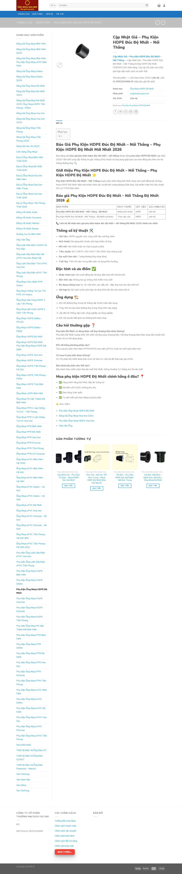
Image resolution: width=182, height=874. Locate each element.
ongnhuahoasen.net (139, 93)
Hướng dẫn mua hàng (65, 820)
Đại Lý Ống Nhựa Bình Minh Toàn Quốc (29, 159)
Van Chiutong (22, 774)
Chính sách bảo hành (64, 835)
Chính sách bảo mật (64, 845)
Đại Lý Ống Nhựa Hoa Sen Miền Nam (29, 177)
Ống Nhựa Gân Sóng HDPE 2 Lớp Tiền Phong (30, 301)
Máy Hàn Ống (23, 239)
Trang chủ (24, 22)
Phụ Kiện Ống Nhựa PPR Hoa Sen (31, 664)
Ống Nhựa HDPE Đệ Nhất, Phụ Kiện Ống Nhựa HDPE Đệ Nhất (31, 346)
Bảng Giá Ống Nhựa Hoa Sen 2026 (76, 415)
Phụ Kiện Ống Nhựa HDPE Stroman (29, 609)
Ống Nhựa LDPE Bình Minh (29, 393)
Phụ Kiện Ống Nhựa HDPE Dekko (29, 582)
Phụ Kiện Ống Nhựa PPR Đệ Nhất (30, 655)
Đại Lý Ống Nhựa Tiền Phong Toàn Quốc (30, 205)
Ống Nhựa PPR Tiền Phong (30, 448)
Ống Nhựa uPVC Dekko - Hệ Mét (30, 497)
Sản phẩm (43, 22)
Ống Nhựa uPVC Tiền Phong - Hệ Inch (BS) (31, 536)
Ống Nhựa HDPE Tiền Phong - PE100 (31, 367)
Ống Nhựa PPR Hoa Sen (28, 437)
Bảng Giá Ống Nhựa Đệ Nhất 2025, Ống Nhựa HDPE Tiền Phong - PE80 (30, 104)
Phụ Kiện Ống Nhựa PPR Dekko (28, 646)
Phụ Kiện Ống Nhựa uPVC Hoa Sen (31, 719)
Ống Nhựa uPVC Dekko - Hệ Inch (30, 488)
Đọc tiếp (68, 485)
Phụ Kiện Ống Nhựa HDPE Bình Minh (29, 572)
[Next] (165, 470)
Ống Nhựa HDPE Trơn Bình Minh (29, 386)
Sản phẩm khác (23, 744)
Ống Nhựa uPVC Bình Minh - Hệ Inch (30, 470)
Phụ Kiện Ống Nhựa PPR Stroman (28, 673)
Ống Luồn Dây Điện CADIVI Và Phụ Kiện (31, 247)
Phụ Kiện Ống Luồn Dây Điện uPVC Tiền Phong (30, 563)
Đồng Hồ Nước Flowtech (28, 217)
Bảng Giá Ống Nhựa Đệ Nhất (30, 86)
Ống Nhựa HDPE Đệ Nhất (29, 336)
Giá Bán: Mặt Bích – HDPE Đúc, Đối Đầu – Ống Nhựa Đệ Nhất (153, 477)
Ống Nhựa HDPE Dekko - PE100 (29, 320)
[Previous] (56, 470)
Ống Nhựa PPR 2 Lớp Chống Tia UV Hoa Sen (30, 419)
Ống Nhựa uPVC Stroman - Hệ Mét (31, 527)
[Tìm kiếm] (146, 5)
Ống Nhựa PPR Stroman (28, 442)
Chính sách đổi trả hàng (66, 841)
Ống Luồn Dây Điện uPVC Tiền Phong (31, 274)
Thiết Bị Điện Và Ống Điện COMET (29, 757)
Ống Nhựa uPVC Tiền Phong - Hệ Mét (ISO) (31, 545)
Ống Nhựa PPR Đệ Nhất (28, 431)
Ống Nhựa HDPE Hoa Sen (29, 355)
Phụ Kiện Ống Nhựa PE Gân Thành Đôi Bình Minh (30, 627)
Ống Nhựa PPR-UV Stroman (30, 453)
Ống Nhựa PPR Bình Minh (29, 426)
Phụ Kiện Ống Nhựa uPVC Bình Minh (31, 691)
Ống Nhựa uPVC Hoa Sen (29, 510)
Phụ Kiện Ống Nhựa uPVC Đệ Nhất (31, 710)
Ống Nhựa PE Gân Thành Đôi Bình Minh (30, 400)
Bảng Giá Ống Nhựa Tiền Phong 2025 (28, 139)
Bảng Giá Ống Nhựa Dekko (29, 71)
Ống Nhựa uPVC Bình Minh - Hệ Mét (30, 479)
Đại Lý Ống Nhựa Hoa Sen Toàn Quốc (29, 195)
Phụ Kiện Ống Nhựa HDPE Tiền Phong (29, 618)
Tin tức (60, 14)
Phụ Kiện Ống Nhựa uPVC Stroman (29, 728)
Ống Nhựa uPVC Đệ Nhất (29, 505)
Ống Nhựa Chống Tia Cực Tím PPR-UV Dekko (31, 292)
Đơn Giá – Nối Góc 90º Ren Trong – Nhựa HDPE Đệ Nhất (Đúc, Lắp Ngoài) (96, 478)
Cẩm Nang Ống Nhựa (26, 151)
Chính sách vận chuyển (65, 830)
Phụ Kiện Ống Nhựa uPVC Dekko (29, 701)
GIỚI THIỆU (37, 14)
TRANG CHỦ (23, 14)
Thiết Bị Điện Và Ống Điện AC (31, 750)
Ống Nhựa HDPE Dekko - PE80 (29, 329)
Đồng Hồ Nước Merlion (27, 223)
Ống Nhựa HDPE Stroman (29, 360)
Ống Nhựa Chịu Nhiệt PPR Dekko (29, 283)
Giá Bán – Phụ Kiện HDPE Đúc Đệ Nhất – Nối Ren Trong (125, 477)
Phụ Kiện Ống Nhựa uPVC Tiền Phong (31, 737)
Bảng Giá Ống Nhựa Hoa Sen (30, 113)
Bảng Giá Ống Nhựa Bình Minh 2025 (31, 51)
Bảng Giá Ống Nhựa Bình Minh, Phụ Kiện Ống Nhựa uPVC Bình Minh (31, 62)
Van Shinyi (21, 785)
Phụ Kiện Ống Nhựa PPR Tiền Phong (31, 682)
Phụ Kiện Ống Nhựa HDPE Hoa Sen (29, 600)
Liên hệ (49, 14)
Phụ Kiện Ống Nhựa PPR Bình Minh (31, 637)
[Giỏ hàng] (159, 5)
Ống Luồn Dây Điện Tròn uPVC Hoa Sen (31, 265)
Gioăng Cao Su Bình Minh (28, 234)
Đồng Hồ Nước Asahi (26, 212)
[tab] (59, 123)
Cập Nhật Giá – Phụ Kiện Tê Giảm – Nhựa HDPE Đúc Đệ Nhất (68, 477)
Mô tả (59, 123)
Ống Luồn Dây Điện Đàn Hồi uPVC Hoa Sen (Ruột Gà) (30, 256)
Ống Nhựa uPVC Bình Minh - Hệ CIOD (30, 461)
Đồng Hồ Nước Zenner (27, 228)
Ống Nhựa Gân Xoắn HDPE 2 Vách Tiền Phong (30, 311)
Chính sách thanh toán (65, 825)
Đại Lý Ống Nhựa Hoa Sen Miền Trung (29, 186)
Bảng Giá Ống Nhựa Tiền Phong (28, 129)
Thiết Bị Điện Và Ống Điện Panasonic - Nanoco (29, 766)
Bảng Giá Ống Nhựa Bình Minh (31, 43)
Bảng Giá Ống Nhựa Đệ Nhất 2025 (30, 93)
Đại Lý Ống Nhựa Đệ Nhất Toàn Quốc (29, 168)
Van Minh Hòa (23, 779)
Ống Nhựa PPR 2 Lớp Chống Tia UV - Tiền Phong (30, 409)
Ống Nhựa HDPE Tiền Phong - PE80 (31, 377)
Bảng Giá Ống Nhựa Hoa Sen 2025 (30, 120)
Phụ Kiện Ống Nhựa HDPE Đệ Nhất (78, 22)
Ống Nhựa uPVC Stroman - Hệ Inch (31, 518)
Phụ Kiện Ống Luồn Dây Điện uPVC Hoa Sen (30, 554)
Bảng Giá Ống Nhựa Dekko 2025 (29, 78)
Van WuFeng (22, 790)
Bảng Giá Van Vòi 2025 (27, 146)
